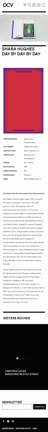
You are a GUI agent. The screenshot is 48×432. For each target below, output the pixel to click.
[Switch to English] (38, 5)
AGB (35, 428)
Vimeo (12, 421)
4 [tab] (27, 38)
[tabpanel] (24, 28)
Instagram (8, 421)
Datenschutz (23, 428)
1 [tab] (18, 38)
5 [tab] (30, 38)
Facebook (3, 421)
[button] (4, 427)
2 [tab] (21, 38)
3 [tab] (24, 38)
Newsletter (12, 402)
